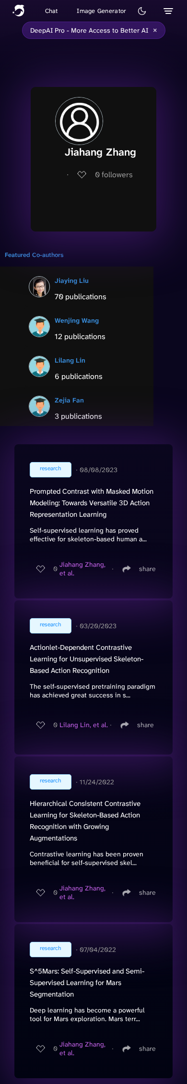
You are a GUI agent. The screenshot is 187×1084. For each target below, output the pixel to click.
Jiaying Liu (72, 280)
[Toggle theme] (142, 11)
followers (114, 175)
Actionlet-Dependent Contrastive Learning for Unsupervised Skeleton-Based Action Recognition (86, 659)
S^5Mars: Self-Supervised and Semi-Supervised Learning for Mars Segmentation (87, 982)
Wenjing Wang (77, 320)
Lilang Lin (70, 360)
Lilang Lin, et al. (83, 724)
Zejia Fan (69, 400)
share (147, 568)
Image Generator (101, 11)
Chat (51, 11)
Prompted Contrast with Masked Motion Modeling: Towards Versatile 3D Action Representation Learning (91, 503)
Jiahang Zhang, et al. (82, 568)
